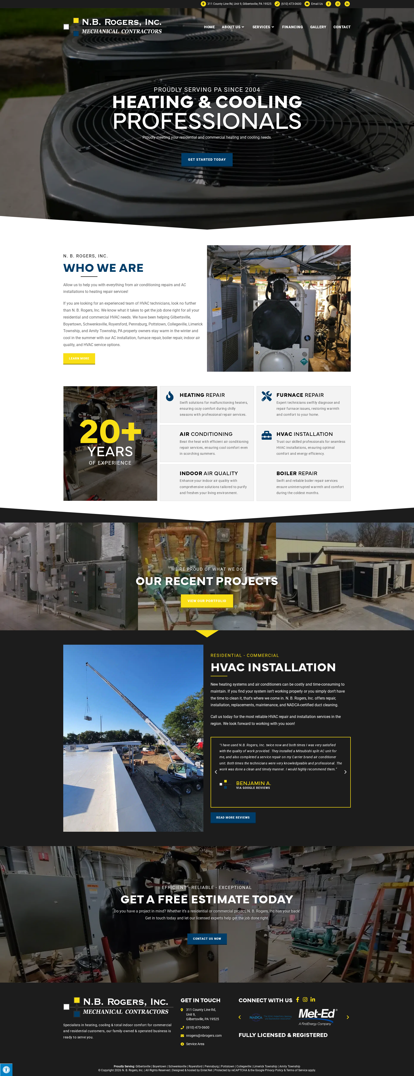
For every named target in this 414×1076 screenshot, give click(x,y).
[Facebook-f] (297, 999)
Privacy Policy (274, 1070)
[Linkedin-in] (313, 999)
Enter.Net (206, 1070)
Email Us (316, 4)
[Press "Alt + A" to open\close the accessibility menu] (6, 1070)
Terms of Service (296, 1070)
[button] (215, 772)
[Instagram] (305, 999)
